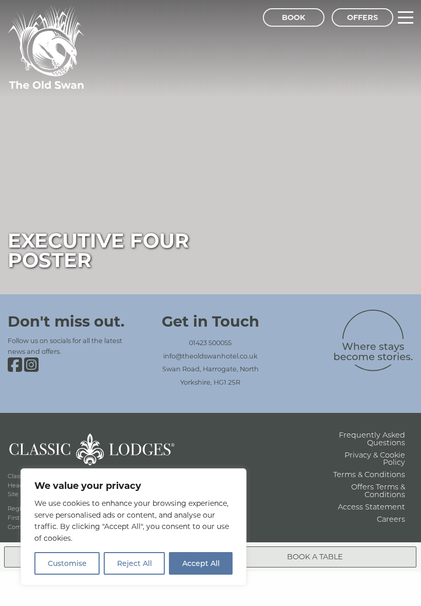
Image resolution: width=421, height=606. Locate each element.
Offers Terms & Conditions (378, 490)
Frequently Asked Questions (372, 438)
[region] (133, 526)
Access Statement (371, 507)
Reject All (134, 563)
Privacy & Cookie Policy (375, 458)
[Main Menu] (405, 17)
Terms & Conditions (369, 474)
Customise (67, 563)
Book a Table (315, 556)
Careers (391, 519)
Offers (362, 17)
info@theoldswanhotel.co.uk (210, 356)
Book (293, 17)
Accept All (201, 563)
